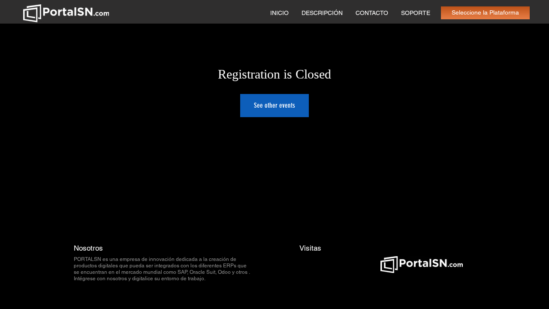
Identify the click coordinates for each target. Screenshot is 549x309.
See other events (274, 105)
